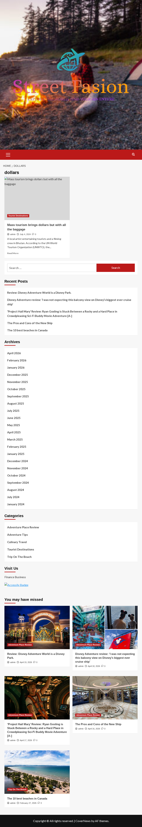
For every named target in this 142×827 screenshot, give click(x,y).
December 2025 (17, 374)
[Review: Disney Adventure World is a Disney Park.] (37, 627)
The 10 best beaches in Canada (27, 330)
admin (13, 234)
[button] (8, 154)
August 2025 (15, 403)
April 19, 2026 (26, 662)
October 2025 (16, 389)
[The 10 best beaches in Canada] (37, 772)
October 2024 (16, 475)
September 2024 (18, 482)
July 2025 (13, 410)
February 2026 (16, 360)
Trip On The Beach (19, 556)
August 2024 (15, 489)
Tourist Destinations (18, 216)
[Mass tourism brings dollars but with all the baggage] (37, 198)
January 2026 (15, 367)
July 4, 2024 (25, 234)
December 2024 (17, 461)
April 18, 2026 (94, 666)
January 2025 (15, 453)
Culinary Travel (17, 542)
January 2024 (15, 504)
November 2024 (17, 468)
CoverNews (83, 821)
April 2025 (14, 432)
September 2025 (18, 396)
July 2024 (13, 497)
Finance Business (15, 577)
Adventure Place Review (23, 527)
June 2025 (14, 417)
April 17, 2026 (26, 740)
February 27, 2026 (28, 803)
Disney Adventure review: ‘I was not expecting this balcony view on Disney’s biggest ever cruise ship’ (69, 302)
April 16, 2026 (94, 729)
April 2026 (14, 353)
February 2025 (16, 446)
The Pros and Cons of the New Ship (30, 323)
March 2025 (15, 439)
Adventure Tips (17, 534)
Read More (12, 253)
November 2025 (17, 382)
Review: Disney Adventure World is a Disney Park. (39, 292)
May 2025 (13, 425)
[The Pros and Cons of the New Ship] (105, 697)
